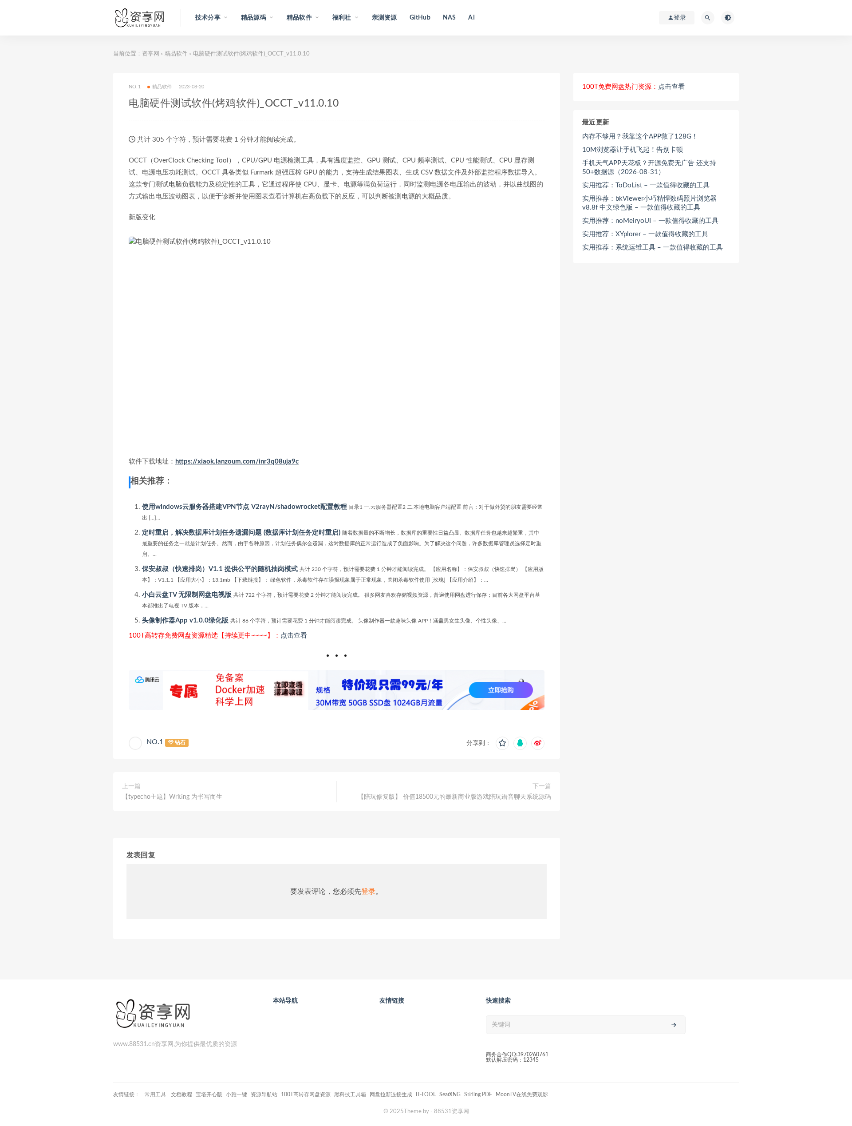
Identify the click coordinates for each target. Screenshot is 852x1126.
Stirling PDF (478, 1094)
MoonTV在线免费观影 (522, 1094)
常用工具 (156, 1094)
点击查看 (293, 635)
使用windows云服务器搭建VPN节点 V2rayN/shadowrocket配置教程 (244, 507)
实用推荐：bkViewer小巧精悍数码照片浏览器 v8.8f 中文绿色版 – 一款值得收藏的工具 (649, 203)
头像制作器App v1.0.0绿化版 (185, 620)
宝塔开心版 (209, 1094)
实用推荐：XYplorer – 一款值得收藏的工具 (645, 234)
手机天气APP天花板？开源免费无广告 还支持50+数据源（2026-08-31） (649, 167)
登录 (368, 891)
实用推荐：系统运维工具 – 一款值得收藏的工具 (652, 247)
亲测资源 (384, 18)
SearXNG (450, 1094)
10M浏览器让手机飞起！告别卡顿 (632, 150)
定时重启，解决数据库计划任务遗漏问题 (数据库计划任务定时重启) (241, 532)
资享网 (150, 54)
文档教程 (181, 1094)
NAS (449, 18)
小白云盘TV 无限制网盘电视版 (187, 594)
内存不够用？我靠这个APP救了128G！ (640, 136)
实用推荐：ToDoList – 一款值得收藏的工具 (646, 185)
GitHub (420, 18)
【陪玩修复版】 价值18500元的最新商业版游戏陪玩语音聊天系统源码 (454, 797)
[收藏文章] (502, 743)
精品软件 (176, 54)
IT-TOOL (426, 1094)
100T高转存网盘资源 (306, 1094)
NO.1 (154, 741)
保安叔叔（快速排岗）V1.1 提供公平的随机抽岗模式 (220, 569)
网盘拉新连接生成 (391, 1094)
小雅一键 (236, 1094)
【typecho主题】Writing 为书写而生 (172, 797)
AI (471, 18)
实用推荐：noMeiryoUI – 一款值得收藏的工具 (650, 221)
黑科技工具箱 (350, 1094)
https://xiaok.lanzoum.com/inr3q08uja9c (237, 461)
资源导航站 (264, 1094)
